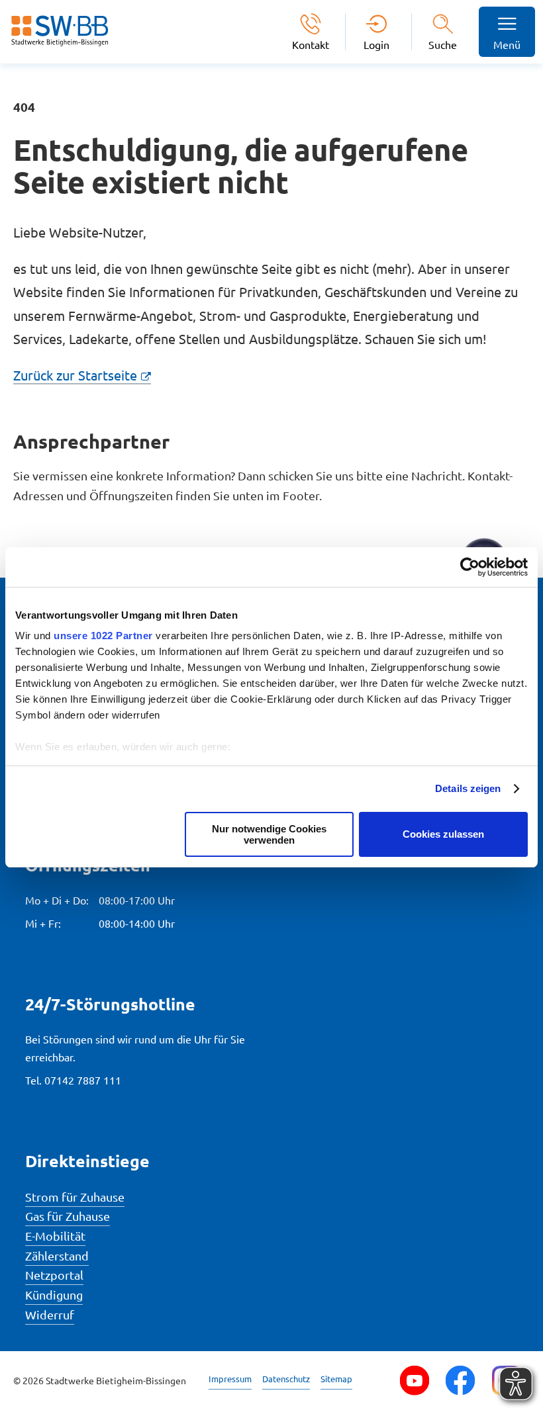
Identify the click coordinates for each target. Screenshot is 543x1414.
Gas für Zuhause (67, 1216)
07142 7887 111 (82, 1079)
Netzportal (54, 1275)
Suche (442, 44)
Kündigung (54, 1295)
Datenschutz (286, 1378)
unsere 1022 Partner (103, 635)
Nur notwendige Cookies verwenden (269, 834)
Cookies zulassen (443, 834)
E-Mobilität (55, 1236)
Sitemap (336, 1378)
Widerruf (49, 1314)
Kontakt (310, 44)
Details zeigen (468, 788)
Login (376, 44)
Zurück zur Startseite (75, 375)
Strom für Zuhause (74, 1197)
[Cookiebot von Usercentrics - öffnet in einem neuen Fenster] (470, 567)
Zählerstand (57, 1255)
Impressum (230, 1378)
